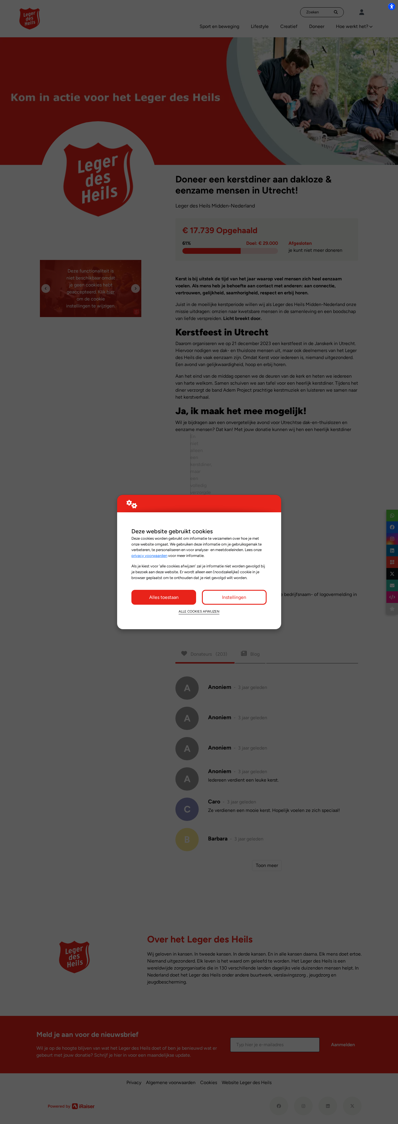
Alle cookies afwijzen (199, 611)
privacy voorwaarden (149, 555)
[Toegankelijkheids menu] (391, 6)
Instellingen (234, 597)
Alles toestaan (164, 597)
